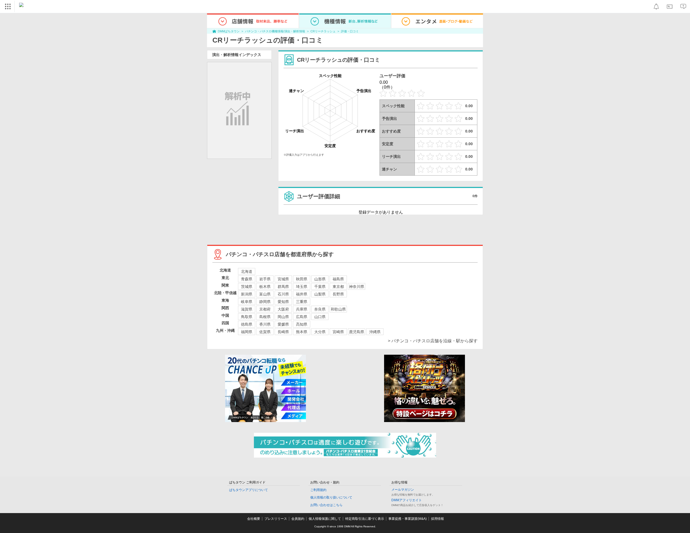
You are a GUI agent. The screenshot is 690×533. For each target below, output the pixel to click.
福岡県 (246, 332)
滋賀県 (246, 309)
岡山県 (283, 317)
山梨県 (320, 294)
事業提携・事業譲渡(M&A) (407, 519)
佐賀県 (265, 332)
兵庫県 (301, 309)
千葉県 (320, 286)
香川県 (265, 324)
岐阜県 (246, 301)
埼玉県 (301, 286)
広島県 (301, 317)
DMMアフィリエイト (406, 500)
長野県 (338, 294)
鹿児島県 (356, 332)
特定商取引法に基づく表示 (364, 519)
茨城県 (246, 286)
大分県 (320, 332)
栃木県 (265, 286)
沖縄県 (375, 332)
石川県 (283, 294)
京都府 (265, 309)
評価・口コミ (350, 31)
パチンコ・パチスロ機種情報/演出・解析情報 (275, 31)
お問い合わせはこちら (326, 505)
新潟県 (246, 294)
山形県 (320, 279)
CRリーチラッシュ (323, 31)
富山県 (265, 294)
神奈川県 (356, 286)
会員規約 (297, 519)
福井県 (301, 294)
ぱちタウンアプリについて (248, 490)
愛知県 (283, 301)
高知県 (301, 324)
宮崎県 (338, 332)
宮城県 (283, 279)
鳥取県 (246, 317)
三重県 (301, 301)
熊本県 (301, 332)
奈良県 (320, 309)
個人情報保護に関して (325, 519)
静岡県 (265, 301)
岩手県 (265, 279)
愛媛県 (283, 324)
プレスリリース (275, 519)
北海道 (246, 271)
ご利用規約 (318, 490)
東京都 (338, 286)
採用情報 (437, 519)
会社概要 (253, 519)
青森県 (246, 279)
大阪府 (283, 309)
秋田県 (301, 279)
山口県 (320, 317)
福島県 (338, 279)
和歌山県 (338, 309)
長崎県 (283, 332)
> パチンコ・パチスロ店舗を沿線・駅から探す (433, 341)
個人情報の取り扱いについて (331, 497)
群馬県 (283, 286)
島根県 (265, 317)
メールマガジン (402, 490)
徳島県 (246, 324)
